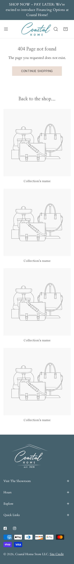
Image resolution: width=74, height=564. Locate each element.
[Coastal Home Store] (36, 29)
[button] (66, 29)
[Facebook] (5, 528)
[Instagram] (15, 528)
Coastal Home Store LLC (31, 554)
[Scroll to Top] (66, 541)
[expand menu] (5, 29)
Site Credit (57, 554)
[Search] (56, 29)
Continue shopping (37, 71)
